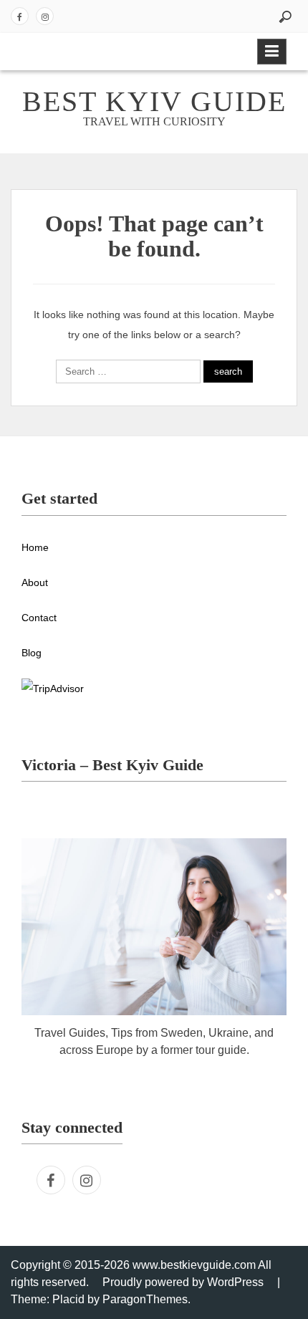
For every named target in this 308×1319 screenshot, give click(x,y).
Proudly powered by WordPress (183, 1282)
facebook (20, 16)
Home (35, 547)
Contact (39, 617)
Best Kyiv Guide (154, 101)
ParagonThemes (145, 1299)
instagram (45, 16)
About (34, 582)
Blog (31, 652)
